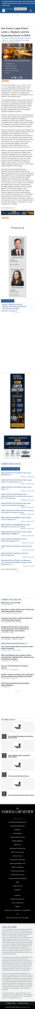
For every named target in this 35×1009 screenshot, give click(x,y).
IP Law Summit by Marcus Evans (18, 776)
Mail (15, 77)
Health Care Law (17, 886)
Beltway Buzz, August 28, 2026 (10, 602)
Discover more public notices (9, 569)
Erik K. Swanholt (7, 622)
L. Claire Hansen (7, 639)
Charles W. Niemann (17, 622)
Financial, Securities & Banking (17, 878)
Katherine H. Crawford (8, 632)
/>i (21, 77)
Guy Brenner (6, 687)
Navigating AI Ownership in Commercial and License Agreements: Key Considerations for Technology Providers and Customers (15, 628)
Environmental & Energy (17, 871)
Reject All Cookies (20, 9)
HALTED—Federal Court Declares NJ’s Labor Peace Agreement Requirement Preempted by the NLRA (17, 675)
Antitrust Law (17, 844)
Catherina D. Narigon (17, 639)
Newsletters (17, 829)
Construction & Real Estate (17, 859)
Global (17, 882)
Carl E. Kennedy (7, 613)
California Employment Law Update (19, 40)
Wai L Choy (6, 669)
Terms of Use (12, 932)
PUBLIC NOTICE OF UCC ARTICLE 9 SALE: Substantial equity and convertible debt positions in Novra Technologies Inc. (17, 496)
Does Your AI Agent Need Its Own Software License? (14, 667)
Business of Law (17, 856)
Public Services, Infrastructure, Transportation (18, 910)
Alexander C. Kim (16, 613)
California (7, 73)
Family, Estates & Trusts (17, 874)
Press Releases (17, 833)
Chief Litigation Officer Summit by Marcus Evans (19, 756)
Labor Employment (9, 63)
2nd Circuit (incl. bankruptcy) (12, 70)
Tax (17, 914)
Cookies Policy (6, 5)
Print (12, 77)
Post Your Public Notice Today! (10, 469)
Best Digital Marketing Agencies (17, 822)
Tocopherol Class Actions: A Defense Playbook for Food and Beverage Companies (17, 619)
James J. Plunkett (7, 604)
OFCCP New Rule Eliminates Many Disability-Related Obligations (15, 684)
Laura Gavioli (15, 661)
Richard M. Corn (7, 661)
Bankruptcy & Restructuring (17, 848)
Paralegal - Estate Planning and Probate (14, 306)
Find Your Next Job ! (7, 301)
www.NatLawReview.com (24, 937)
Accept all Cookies (8, 9)
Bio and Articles (14, 264)
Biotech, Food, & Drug (17, 852)
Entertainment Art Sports (11, 66)
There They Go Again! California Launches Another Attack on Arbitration (17, 647)
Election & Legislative (17, 867)
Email (13, 260)
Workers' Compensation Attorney (12, 304)
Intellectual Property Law (17, 899)
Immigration (17, 889)
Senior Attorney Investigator (10, 308)
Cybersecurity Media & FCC (17, 863)
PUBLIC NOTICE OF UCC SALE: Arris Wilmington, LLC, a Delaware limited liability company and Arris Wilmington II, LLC (16, 562)
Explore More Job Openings (8, 311)
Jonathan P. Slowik (16, 650)
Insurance (17, 895)
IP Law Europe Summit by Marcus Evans (21, 795)
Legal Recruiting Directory (17, 826)
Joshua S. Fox (14, 678)
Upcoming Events (8, 720)
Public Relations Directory (17, 837)
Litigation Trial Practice (10, 68)
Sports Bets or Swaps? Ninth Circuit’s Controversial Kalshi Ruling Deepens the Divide (17, 610)
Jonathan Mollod (14, 669)
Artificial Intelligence (17, 841)
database (15, 936)
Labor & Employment (18, 902)
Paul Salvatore (6, 678)
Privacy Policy (21, 932)
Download (18, 77)
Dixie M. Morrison (19, 38)
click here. (19, 998)
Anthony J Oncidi (9, 38)
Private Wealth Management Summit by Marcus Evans (20, 737)
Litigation (17, 906)
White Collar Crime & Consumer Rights (17, 917)
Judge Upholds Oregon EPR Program (13, 637)
